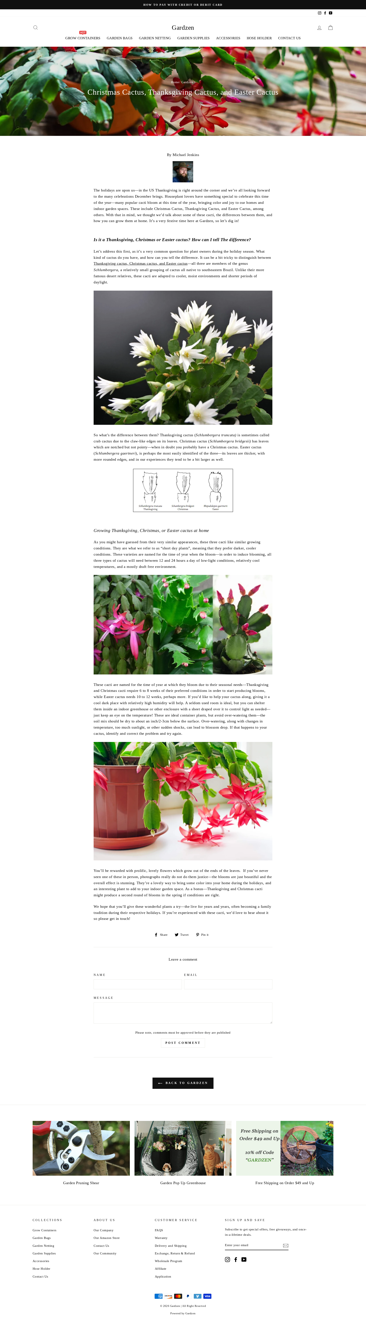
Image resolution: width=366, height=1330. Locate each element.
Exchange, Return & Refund (175, 1253)
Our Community (105, 1253)
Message (104, 997)
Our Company (104, 1230)
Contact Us (289, 38)
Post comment (183, 1042)
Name (100, 975)
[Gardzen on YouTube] (244, 1259)
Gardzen (183, 27)
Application (163, 1276)
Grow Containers (45, 1230)
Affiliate (160, 1268)
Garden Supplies (193, 38)
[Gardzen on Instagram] (227, 1259)
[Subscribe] (285, 1245)
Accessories (228, 38)
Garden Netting (155, 38)
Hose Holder (259, 38)
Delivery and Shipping (171, 1245)
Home (175, 82)
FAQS (159, 1230)
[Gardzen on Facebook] (235, 1259)
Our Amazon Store (107, 1238)
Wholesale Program (168, 1261)
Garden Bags (120, 38)
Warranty (161, 1238)
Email (191, 975)
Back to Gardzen (186, 1083)
